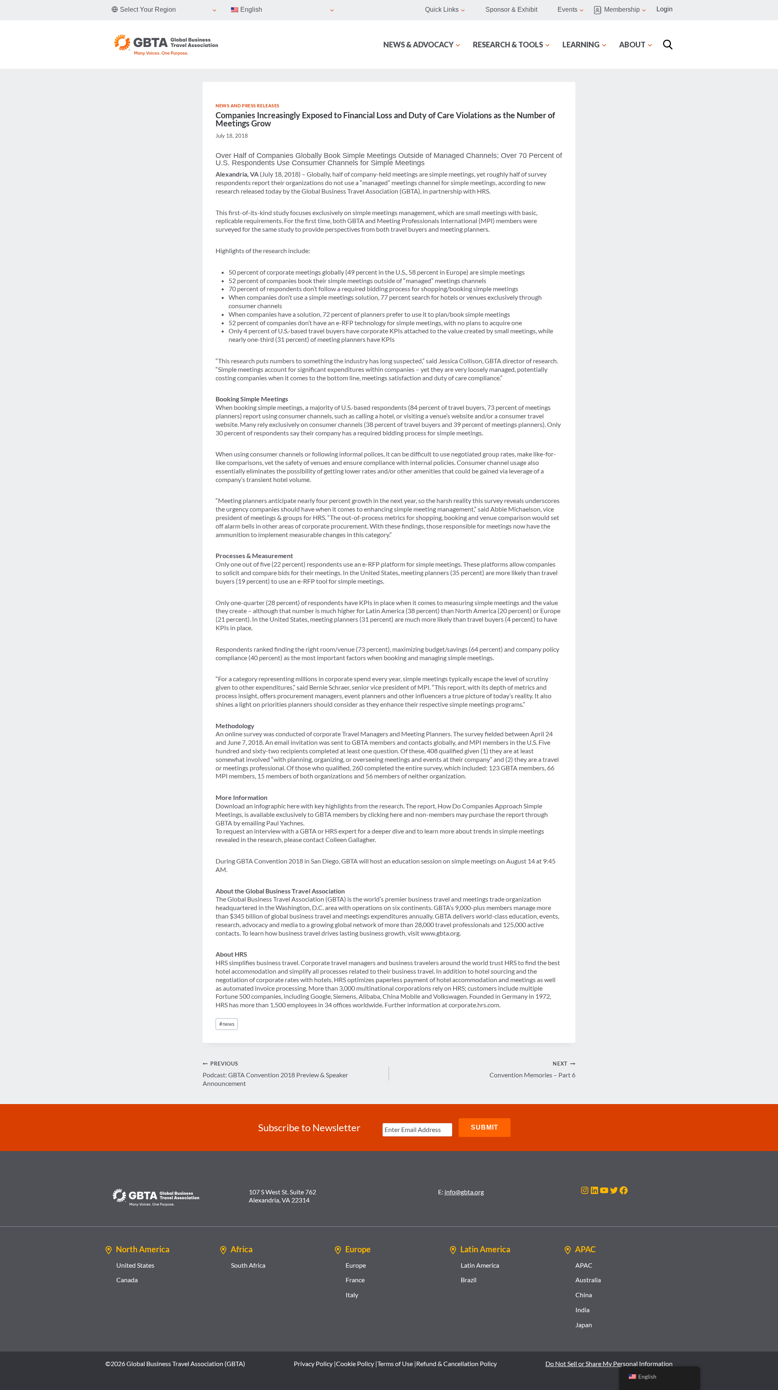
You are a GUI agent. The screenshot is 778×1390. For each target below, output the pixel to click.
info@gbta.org (464, 1192)
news (227, 1024)
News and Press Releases (248, 105)
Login (664, 9)
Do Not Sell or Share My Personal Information (609, 1363)
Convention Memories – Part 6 (532, 1069)
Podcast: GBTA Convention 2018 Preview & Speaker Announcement (275, 1073)
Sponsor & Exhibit (511, 9)
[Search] (668, 44)
